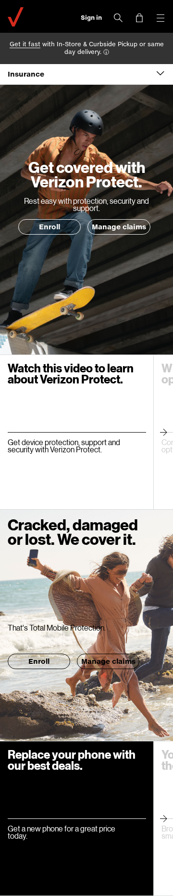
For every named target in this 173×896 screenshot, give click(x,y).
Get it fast (25, 44)
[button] (91, 17)
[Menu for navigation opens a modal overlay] (160, 17)
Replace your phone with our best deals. (72, 759)
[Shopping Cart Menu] (139, 17)
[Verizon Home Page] (16, 15)
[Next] (163, 432)
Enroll (49, 227)
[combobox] (86, 74)
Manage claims (119, 227)
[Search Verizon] (118, 17)
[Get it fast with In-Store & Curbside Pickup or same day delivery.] (106, 52)
